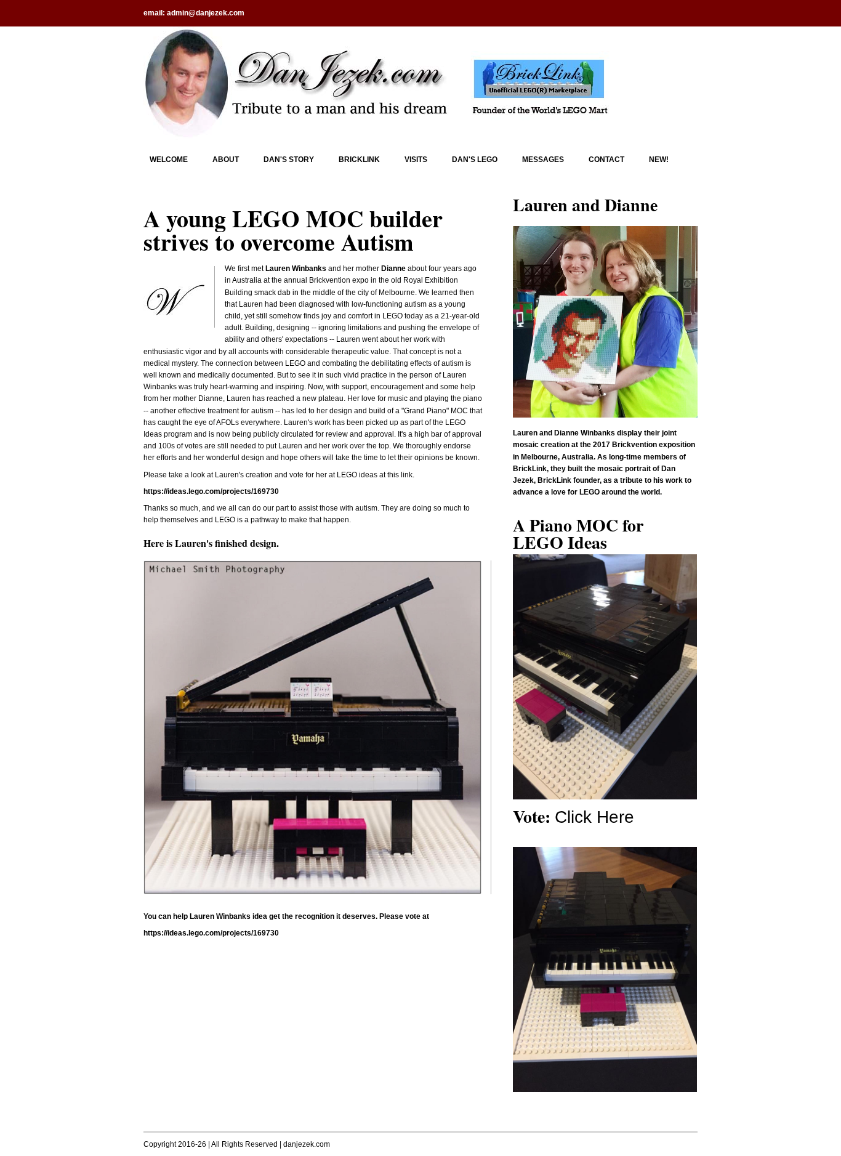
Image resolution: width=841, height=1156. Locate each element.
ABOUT (225, 159)
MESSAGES (543, 159)
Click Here (594, 817)
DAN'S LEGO (474, 159)
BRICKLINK (359, 159)
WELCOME (169, 159)
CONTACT (606, 159)
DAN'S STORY (289, 159)
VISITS (415, 159)
